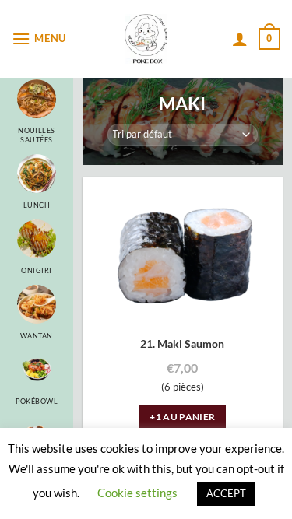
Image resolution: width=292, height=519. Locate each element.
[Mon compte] (240, 39)
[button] (41, 38)
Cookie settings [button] (137, 493)
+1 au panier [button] (182, 417)
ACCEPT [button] (226, 493)
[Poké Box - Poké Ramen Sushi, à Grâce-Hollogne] (146, 39)
